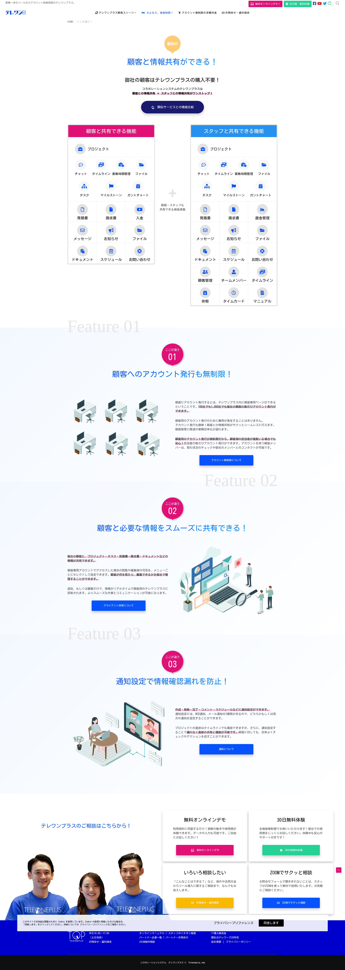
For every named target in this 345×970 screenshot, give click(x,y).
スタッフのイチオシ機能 (182, 933)
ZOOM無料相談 (147, 942)
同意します (271, 922)
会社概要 (216, 942)
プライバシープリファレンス (233, 922)
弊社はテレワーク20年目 (225, 937)
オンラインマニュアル (151, 933)
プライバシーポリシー (238, 942)
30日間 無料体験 (299, 4)
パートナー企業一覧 (150, 937)
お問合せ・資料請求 (100, 942)
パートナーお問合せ (177, 937)
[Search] (337, 3)
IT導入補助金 (218, 933)
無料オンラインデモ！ (267, 4)
